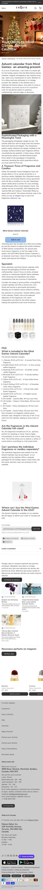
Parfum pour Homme (10, 737)
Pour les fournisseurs (22, 872)
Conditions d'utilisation (16, 867)
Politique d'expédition (8, 869)
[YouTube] (17, 856)
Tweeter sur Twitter (29, 538)
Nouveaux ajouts (8, 754)
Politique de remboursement (32, 867)
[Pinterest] (11, 856)
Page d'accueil (7, 731)
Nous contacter (7, 714)
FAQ (3, 720)
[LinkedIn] (14, 856)
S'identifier (6, 876)
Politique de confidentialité (21, 869)
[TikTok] (3, 856)
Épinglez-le (8, 542)
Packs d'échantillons (9, 749)
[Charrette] (39, 8)
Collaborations (6, 867)
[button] (15, 694)
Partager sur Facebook (11, 538)
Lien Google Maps (8, 805)
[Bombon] (15, 671)
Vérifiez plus (9, 654)
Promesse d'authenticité (8, 872)
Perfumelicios (11, 58)
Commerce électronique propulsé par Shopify (14, 886)
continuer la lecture (12, 580)
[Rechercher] (35, 8)
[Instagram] (5, 856)
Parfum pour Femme (9, 743)
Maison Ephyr (33, 820)
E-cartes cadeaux (8, 703)
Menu (4, 8)
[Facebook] (8, 856)
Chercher (5, 726)
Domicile (4, 58)
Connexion (6, 709)
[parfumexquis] (21, 8)
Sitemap (30, 872)
